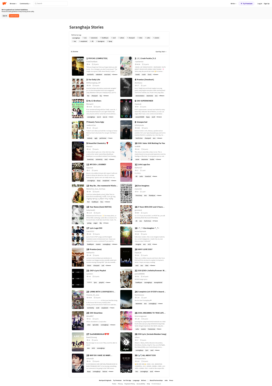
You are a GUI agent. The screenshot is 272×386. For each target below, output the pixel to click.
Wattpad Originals (105, 380)
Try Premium (247, 3)
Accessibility (141, 384)
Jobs (166, 380)
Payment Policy (130, 384)
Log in (260, 3)
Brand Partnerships (156, 380)
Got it (5, 16)
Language (136, 380)
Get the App (127, 380)
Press (171, 380)
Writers (143, 380)
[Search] (36, 3)
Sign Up (266, 3)
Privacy (120, 384)
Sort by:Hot (160, 52)
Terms (114, 384)
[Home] (4, 3)
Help (148, 384)
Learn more (14, 16)
